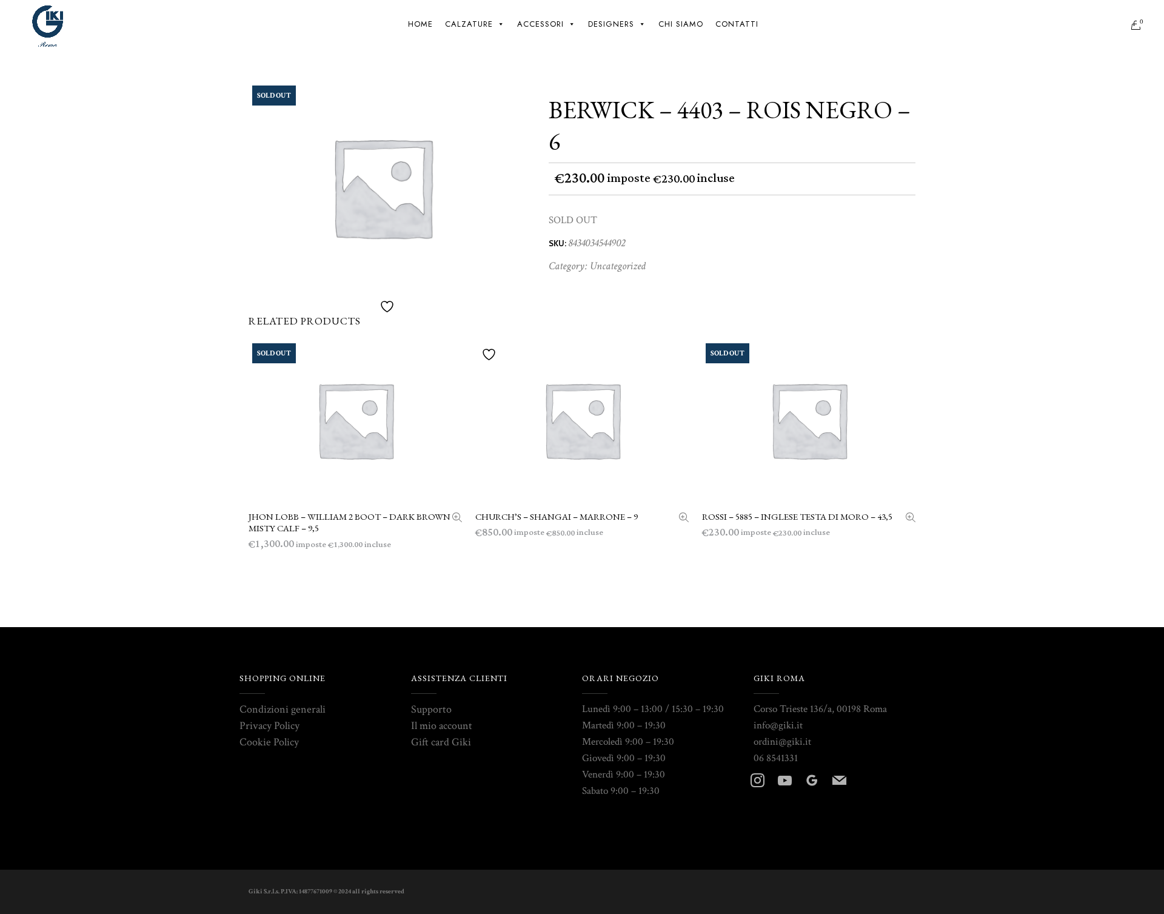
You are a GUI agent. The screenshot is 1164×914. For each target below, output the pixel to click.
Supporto (431, 709)
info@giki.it (778, 725)
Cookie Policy (269, 742)
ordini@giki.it (782, 741)
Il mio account (441, 726)
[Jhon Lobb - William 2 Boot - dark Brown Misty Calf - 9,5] (457, 519)
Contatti (736, 24)
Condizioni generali (282, 709)
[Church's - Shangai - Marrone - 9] (684, 519)
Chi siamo (680, 24)
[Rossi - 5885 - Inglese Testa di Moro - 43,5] (910, 519)
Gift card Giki (441, 742)
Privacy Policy (269, 726)
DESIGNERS (611, 24)
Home (420, 24)
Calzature (469, 24)
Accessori (540, 24)
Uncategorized (618, 266)
